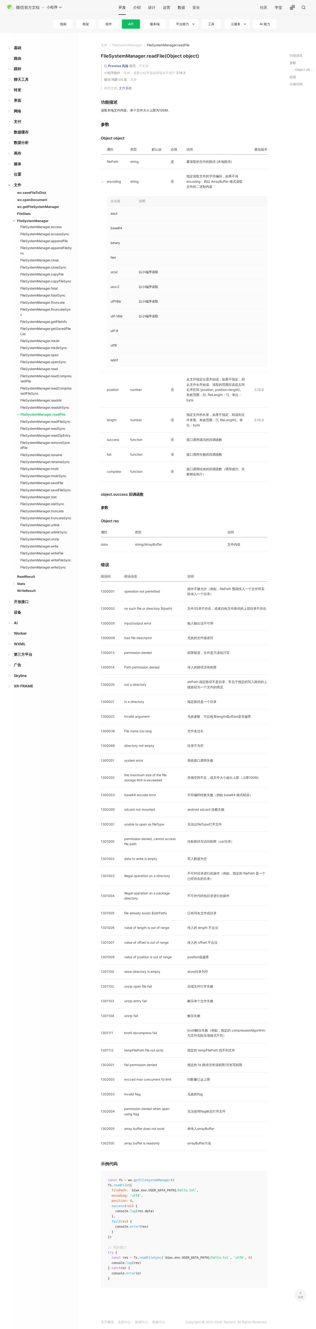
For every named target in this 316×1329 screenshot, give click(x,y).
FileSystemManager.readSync (42, 428)
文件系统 (125, 88)
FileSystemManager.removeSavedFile (45, 445)
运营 (166, 7)
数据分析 (21, 142)
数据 (181, 7)
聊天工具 (21, 79)
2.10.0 (259, 390)
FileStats (24, 214)
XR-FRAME (23, 686)
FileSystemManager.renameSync (45, 462)
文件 (17, 184)
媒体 (17, 163)
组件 (108, 24)
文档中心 (124, 1322)
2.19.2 (180, 73)
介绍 (137, 7)
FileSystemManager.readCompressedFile (45, 378)
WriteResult (26, 591)
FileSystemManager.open (39, 355)
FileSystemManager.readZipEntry (45, 435)
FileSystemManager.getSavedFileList (45, 331)
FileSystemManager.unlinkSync (43, 532)
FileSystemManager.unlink (40, 525)
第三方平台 (23, 654)
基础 (17, 47)
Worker (20, 633)
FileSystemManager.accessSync (44, 234)
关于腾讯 (107, 1322)
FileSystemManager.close (39, 260)
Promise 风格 (118, 66)
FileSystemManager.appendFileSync (46, 250)
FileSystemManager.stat (38, 497)
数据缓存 (21, 132)
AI (16, 623)
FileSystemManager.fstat (39, 288)
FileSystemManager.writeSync (43, 567)
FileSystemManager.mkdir (39, 341)
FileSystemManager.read (39, 369)
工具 (211, 24)
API (130, 24)
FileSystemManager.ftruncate (42, 302)
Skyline (20, 675)
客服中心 (158, 1322)
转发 (17, 89)
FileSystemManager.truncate (42, 511)
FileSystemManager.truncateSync (45, 518)
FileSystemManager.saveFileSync (45, 490)
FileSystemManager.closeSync (43, 267)
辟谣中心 (141, 1322)
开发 (122, 7)
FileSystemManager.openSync (43, 362)
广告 (17, 665)
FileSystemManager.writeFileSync (45, 560)
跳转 (17, 68)
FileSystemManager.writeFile (41, 553)
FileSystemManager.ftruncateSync (45, 311)
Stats (21, 584)
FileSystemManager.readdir (41, 400)
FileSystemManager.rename (41, 455)
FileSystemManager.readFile (42, 414)
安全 (196, 7)
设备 (17, 612)
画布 (17, 153)
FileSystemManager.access (41, 227)
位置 (17, 174)
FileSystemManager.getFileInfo (43, 322)
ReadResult (26, 576)
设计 (151, 7)
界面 (17, 100)
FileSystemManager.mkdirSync (43, 348)
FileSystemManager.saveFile (41, 483)
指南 (63, 24)
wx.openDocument (32, 200)
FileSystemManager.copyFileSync (45, 281)
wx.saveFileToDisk (31, 193)
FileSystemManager (33, 221)
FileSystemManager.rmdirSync (43, 476)
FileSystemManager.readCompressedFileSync (45, 390)
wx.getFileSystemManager (38, 207)
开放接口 (21, 601)
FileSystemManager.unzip (39, 539)
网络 (17, 111)
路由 (17, 58)
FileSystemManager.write (39, 546)
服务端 (155, 24)
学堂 (278, 7)
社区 (263, 7)
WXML (20, 644)
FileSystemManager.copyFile (42, 274)
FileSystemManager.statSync (42, 504)
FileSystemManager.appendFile (44, 241)
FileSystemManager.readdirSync (44, 407)
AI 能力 (265, 24)
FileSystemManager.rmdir (39, 469)
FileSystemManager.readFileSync (45, 421)
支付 (17, 121)
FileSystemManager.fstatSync (42, 295)
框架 (86, 24)
